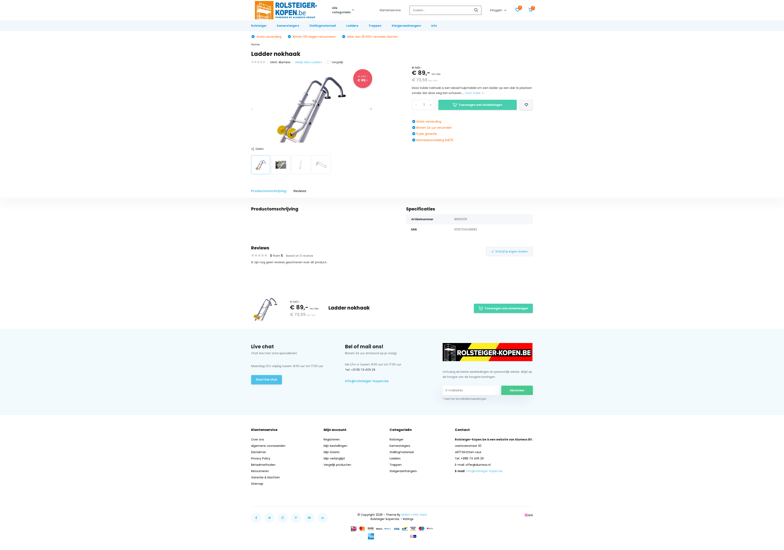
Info (434, 26)
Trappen (375, 26)
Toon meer (473, 93)
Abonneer (517, 390)
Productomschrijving (268, 191)
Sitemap (257, 484)
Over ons (257, 439)
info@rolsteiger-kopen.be (367, 381)
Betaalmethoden (263, 465)
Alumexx (284, 62)
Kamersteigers (288, 26)
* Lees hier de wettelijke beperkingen (464, 399)
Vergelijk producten (337, 465)
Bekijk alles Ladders (308, 62)
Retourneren (260, 471)
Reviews (299, 191)
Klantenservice (390, 10)
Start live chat (266, 379)
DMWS (405, 515)
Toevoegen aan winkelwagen (480, 105)
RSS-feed (420, 515)
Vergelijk (337, 62)
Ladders (352, 26)
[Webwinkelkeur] (529, 515)
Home (255, 44)
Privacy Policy (260, 458)
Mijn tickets (332, 452)
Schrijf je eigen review (511, 251)
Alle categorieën (341, 10)
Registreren (332, 439)
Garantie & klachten (265, 477)
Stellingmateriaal (322, 26)
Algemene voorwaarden (268, 446)
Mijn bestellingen (335, 446)
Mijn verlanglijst (334, 458)
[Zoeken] (476, 10)
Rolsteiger (259, 26)
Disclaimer (258, 452)
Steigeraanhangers (406, 26)
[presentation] (252, 109)
